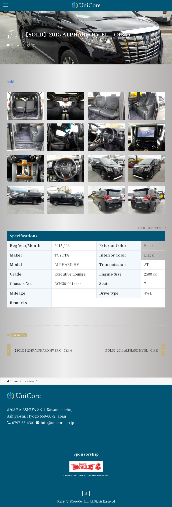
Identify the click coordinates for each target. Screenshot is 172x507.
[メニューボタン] (5, 5)
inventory (18, 45)
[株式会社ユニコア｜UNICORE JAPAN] (86, 5)
